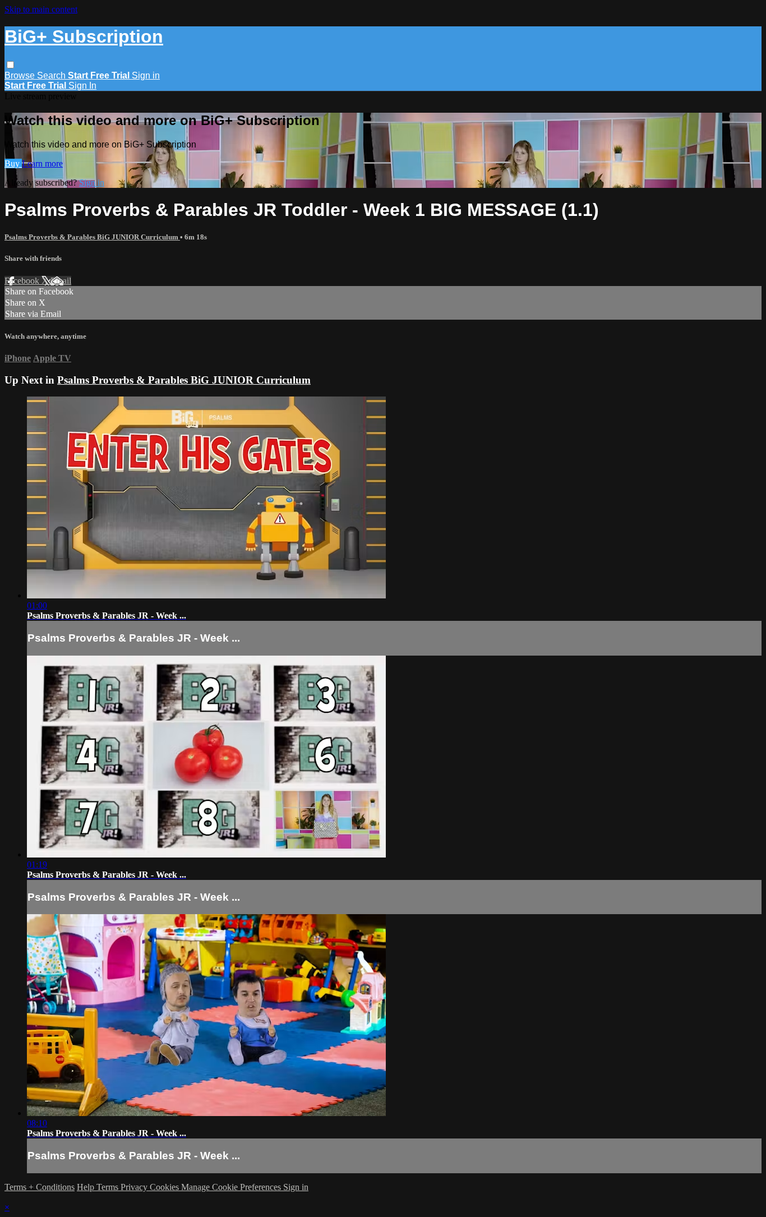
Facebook (22, 280)
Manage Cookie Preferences (232, 1187)
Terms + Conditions (39, 1187)
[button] (10, 64)
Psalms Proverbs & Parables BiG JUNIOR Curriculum (92, 237)
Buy (13, 163)
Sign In (82, 85)
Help (86, 1187)
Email (60, 280)
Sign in (146, 75)
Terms (108, 1187)
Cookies (165, 1187)
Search (52, 75)
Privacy (135, 1187)
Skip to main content (40, 9)
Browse (20, 75)
